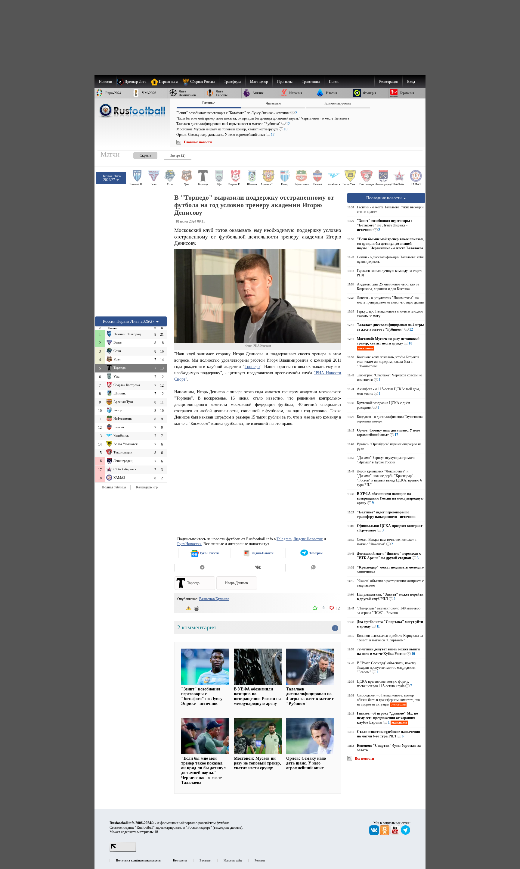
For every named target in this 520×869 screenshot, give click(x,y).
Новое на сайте (233, 860)
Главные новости (198, 142)
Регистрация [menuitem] (388, 81)
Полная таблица (114, 487)
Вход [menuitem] (411, 81)
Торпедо (252, 366)
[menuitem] (200, 81)
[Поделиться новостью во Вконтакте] (258, 568)
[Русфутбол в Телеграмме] (405, 834)
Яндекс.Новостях (308, 539)
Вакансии (205, 860)
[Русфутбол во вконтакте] (374, 834)
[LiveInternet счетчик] (123, 850)
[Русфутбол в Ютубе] (395, 834)
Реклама (260, 860)
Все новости (364, 758)
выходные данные (227, 827)
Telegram (284, 539)
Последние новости (384, 197)
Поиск (334, 81)
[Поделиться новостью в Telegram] (202, 568)
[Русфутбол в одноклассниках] (385, 834)
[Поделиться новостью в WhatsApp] (313, 568)
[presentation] (139, 154)
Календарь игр (147, 487)
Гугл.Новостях (189, 543)
